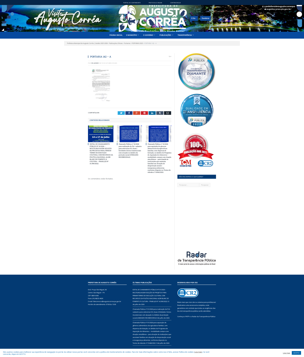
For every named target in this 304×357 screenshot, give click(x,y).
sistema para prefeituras (206, 302)
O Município (131, 35)
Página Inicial (116, 35)
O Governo (148, 35)
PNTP (187, 316)
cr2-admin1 (95, 63)
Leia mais (198, 352)
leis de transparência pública (187, 311)
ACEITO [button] (296, 353)
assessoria (194, 305)
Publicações (165, 35)
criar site (192, 302)
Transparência (185, 35)
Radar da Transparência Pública (203, 316)
